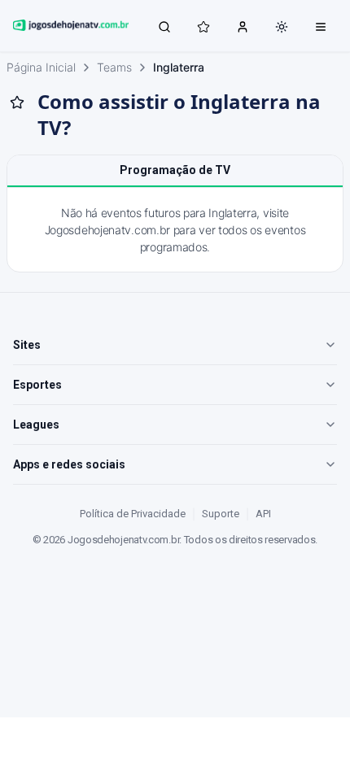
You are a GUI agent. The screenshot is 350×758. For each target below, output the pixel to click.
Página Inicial (41, 67)
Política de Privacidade (133, 514)
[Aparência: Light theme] (281, 26)
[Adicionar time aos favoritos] (17, 102)
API (263, 514)
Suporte (220, 514)
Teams (114, 67)
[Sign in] (242, 26)
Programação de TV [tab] (175, 169)
